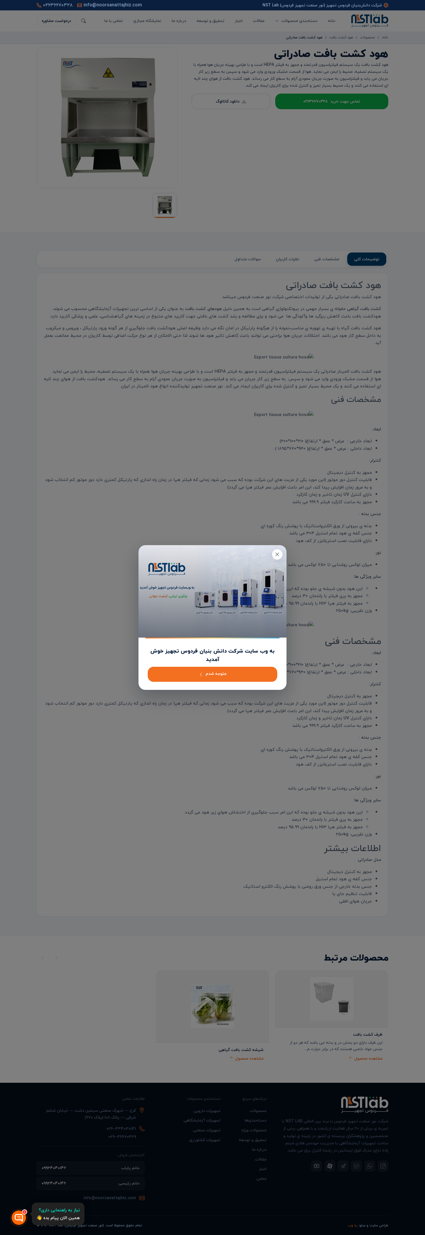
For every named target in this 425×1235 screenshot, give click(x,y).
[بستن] (277, 554)
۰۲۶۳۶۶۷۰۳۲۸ (58, 5)
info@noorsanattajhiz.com (113, 5)
